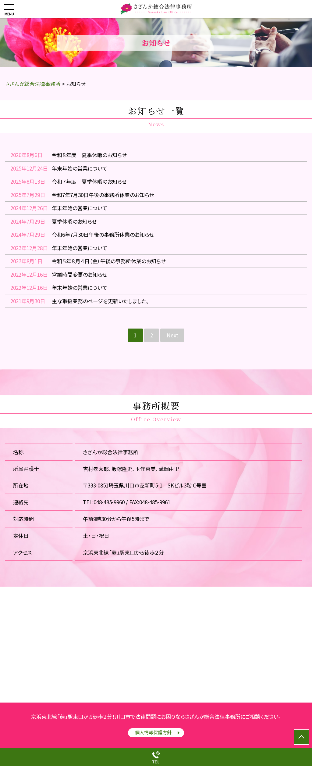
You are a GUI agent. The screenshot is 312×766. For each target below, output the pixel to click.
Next (172, 335)
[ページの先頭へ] (301, 737)
